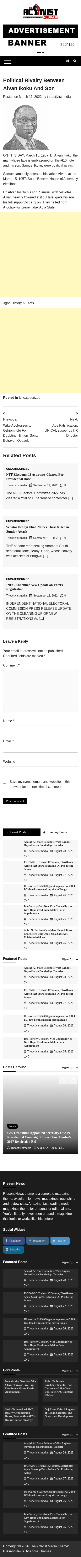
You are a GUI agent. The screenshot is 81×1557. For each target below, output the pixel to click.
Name (8, 721)
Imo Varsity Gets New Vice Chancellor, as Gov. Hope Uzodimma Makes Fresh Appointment (48, 910)
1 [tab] (39, 52)
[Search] (75, 61)
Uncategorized (29, 397)
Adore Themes (40, 1551)
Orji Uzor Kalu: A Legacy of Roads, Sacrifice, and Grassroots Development (60, 1413)
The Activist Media (43, 1546)
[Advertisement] (40, 254)
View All (68, 959)
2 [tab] (43, 52)
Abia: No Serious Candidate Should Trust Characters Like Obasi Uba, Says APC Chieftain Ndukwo (48, 934)
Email (8, 741)
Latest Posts (18, 832)
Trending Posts (57, 832)
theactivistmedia (59, 96)
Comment (11, 665)
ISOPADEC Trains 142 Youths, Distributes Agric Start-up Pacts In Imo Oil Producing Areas (48, 866)
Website (9, 761)
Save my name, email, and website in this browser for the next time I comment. (40, 784)
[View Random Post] (67, 61)
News (12, 1126)
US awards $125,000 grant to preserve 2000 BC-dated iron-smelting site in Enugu (49, 1493)
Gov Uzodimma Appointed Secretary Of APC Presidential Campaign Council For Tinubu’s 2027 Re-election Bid (39, 1137)
